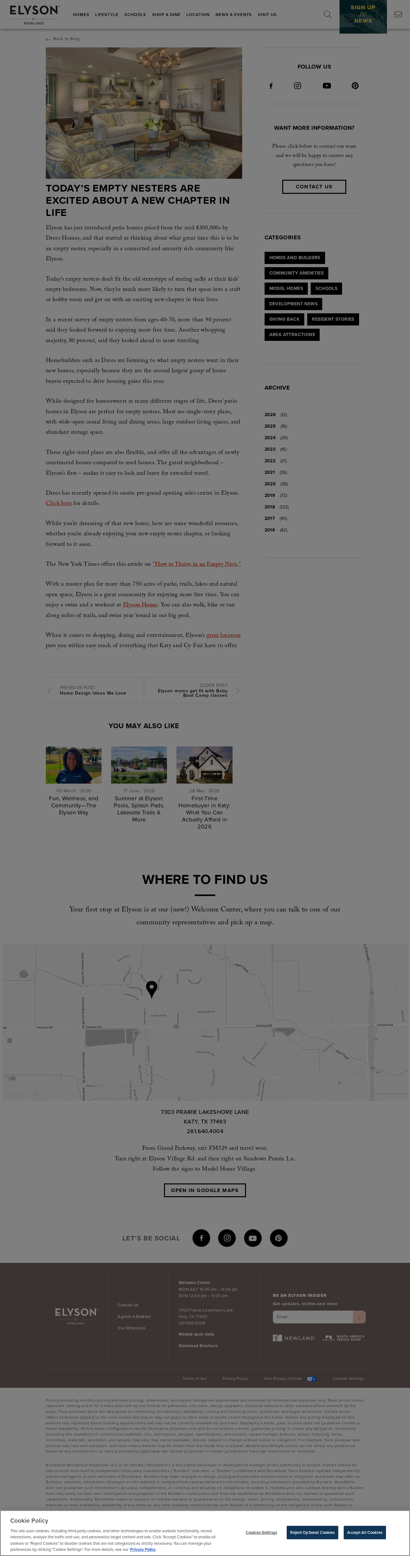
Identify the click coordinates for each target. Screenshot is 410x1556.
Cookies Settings (261, 1532)
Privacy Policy (143, 1549)
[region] (205, 1533)
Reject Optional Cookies (312, 1532)
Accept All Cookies (364, 1532)
